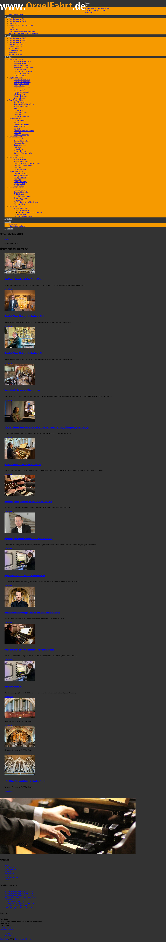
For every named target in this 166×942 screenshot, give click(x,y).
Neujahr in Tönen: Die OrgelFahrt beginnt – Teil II (24, 316)
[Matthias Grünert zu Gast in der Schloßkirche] (20, 458)
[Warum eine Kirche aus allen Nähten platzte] (20, 384)
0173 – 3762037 (6, 927)
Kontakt (8, 221)
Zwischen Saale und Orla (23, 153)
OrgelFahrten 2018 (16, 188)
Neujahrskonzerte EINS (17, 38)
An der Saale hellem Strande (24, 131)
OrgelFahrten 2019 (16, 171)
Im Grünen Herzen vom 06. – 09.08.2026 (19, 903)
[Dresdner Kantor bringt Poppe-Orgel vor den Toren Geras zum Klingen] (20, 606)
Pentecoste (17, 147)
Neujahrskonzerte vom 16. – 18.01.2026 (19, 895)
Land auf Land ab (20, 76)
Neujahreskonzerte (20, 173)
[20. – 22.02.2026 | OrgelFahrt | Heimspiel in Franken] (20, 775)
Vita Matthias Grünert (17, 14)
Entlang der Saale (15, 54)
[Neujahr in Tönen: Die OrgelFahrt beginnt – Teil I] (20, 347)
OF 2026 (8, 35)
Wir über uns (9, 867)
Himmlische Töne (15, 46)
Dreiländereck (19, 194)
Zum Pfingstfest (19, 90)
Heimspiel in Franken (16, 44)
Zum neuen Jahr (19, 120)
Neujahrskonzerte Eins (17, 19)
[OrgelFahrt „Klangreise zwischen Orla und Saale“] (20, 273)
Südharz (16, 155)
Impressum (9, 228)
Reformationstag (19, 98)
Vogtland (17, 122)
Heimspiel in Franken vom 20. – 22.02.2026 (20, 897)
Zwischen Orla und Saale (23, 71)
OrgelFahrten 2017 (16, 206)
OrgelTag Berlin (19, 184)
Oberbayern (13, 23)
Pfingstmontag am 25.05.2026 (15, 901)
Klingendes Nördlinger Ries (24, 104)
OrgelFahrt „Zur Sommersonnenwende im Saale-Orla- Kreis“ (28, 538)
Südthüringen (18, 149)
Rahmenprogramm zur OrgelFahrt (30, 212)
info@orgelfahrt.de (7, 929)
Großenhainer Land (21, 198)
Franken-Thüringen (20, 96)
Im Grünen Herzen (15, 50)
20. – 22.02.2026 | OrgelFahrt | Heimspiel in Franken (25, 780)
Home (87, 3)
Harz (15, 108)
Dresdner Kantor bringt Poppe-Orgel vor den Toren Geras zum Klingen (32, 612)
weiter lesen (9, 289)
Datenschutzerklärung (23, 939)
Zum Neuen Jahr (20, 102)
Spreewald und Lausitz (22, 88)
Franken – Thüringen (21, 135)
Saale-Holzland (19, 86)
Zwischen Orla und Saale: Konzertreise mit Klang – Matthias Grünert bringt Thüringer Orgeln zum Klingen (47, 427)
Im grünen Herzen (20, 200)
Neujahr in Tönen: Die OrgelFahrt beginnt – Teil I (24, 353)
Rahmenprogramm (24, 196)
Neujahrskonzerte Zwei (17, 21)
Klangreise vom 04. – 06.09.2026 (16, 906)
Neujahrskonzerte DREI (17, 42)
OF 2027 (8, 16)
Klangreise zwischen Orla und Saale (22, 31)
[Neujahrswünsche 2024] (20, 680)
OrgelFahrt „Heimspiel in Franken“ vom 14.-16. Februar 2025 (28, 501)
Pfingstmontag (14, 48)
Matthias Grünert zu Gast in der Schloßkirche (23, 464)
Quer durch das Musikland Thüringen (27, 163)
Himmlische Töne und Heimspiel (21, 25)
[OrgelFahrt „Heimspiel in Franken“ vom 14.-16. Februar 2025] (20, 495)
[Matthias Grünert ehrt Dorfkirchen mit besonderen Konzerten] (20, 643)
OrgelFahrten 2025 (16, 59)
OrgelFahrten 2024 (16, 78)
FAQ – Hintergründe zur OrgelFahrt (98, 8)
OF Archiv (8, 56)
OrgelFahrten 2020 (16, 157)
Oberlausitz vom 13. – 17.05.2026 (17, 899)
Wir (86, 5)
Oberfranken (13, 29)
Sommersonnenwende (21, 92)
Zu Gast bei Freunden (21, 73)
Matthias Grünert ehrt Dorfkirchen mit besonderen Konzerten (29, 649)
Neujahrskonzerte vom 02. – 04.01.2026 (19, 891)
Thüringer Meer (19, 204)
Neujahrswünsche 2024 (14, 686)
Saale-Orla (13, 52)
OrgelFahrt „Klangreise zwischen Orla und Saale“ (24, 279)
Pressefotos (13, 224)
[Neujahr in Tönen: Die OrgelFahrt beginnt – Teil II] (20, 310)
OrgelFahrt (4, 939)
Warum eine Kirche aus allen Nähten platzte (22, 390)
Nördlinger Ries (19, 94)
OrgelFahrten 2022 (16, 118)
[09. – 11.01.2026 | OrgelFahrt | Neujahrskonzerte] (20, 746)
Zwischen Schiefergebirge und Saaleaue (23, 33)
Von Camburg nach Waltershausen (26, 202)
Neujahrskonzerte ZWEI (18, 40)
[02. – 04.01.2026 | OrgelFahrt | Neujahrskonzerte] (20, 718)
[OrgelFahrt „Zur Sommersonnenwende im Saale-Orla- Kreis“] (20, 532)
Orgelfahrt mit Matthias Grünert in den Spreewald (25, 575)
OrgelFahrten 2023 (16, 100)
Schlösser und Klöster (21, 125)
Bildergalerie (89, 12)
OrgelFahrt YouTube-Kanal (95, 10)
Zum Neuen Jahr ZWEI (22, 82)
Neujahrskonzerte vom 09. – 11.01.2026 (19, 893)
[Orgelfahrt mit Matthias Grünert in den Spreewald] (20, 569)
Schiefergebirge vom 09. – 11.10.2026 (18, 908)
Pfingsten (17, 129)
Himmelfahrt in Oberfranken (24, 67)
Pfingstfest (12, 27)
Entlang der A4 (19, 186)
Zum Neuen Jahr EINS (22, 80)
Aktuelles (8, 218)
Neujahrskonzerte (20, 159)
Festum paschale (19, 143)
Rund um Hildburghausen (23, 165)
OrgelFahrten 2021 (16, 137)
